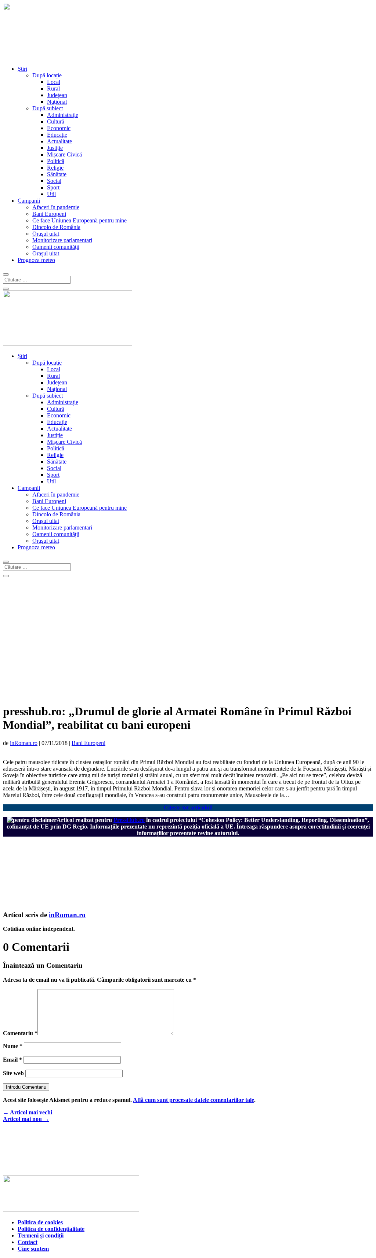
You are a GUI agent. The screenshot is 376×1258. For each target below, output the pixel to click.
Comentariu (20, 1033)
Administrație (62, 115)
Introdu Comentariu (26, 1087)
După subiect (47, 108)
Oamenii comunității (55, 247)
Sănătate (56, 174)
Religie (55, 168)
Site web (13, 1073)
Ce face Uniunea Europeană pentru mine (79, 220)
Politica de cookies (40, 1222)
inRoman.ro (23, 743)
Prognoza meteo (36, 260)
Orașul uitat (45, 233)
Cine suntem (33, 1249)
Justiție (55, 148)
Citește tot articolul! (188, 807)
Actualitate (59, 141)
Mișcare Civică (64, 154)
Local (53, 82)
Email (12, 1059)
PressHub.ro (129, 820)
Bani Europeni (49, 214)
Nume (12, 1046)
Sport (53, 187)
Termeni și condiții (41, 1235)
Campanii (29, 201)
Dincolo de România (56, 227)
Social (54, 181)
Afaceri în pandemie (55, 207)
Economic (58, 128)
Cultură (55, 121)
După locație (47, 75)
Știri (22, 69)
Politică (55, 161)
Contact (27, 1242)
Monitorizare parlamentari (62, 240)
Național (57, 102)
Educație (57, 135)
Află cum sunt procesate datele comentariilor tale (193, 1100)
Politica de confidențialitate (51, 1229)
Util (51, 194)
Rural (53, 88)
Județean (57, 95)
